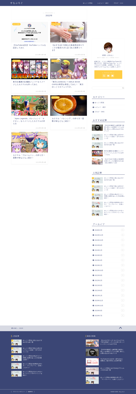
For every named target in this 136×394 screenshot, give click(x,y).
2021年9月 (109, 285)
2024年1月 (109, 250)
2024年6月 (109, 245)
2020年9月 (109, 310)
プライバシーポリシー (19, 391)
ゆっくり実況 (88, 3)
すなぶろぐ (16, 2)
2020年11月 (109, 300)
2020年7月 (109, 315)
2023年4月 (109, 260)
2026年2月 (109, 230)
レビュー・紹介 (103, 3)
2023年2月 (109, 265)
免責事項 (30, 391)
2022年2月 (109, 280)
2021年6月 (109, 290)
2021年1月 (109, 295)
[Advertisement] (108, 21)
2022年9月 (109, 275)
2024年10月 (109, 240)
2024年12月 (109, 235)
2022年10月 (109, 270)
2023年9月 (109, 255)
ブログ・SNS (118, 3)
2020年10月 (109, 305)
